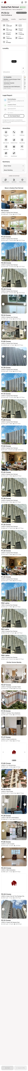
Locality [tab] (13, 19)
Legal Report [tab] (22, 19)
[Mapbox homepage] (6, 72)
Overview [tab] (5, 19)
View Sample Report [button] (14, 116)
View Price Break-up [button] (6, 15)
